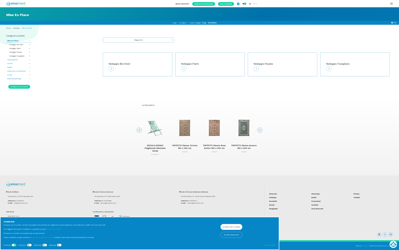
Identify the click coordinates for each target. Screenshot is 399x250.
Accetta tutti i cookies (231, 227)
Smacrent (273, 194)
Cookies (357, 197)
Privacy (356, 194)
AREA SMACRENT (183, 4)
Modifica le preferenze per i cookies (381, 246)
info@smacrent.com (21, 203)
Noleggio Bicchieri (16, 45)
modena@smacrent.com (195, 203)
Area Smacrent (317, 209)
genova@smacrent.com (108, 203)
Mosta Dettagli (269, 245)
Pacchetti (273, 201)
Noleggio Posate (15, 52)
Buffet (9, 67)
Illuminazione (12, 60)
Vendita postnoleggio (203, 4)
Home (8, 28)
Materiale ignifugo (14, 79)
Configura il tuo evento (19, 87)
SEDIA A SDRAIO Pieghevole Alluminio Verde (155, 148)
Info (394, 23)
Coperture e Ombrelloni (16, 71)
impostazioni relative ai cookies (42, 237)
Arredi (9, 75)
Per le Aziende (226, 4)
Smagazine (273, 209)
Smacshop (315, 194)
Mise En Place (13, 41)
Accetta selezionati (231, 235)
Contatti (314, 205)
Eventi (313, 197)
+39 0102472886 (106, 201)
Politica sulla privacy (53, 229)
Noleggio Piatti (14, 48)
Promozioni (315, 201)
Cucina (9, 63)
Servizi (271, 205)
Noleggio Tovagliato (16, 56)
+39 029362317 (19, 201)
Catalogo (16, 28)
